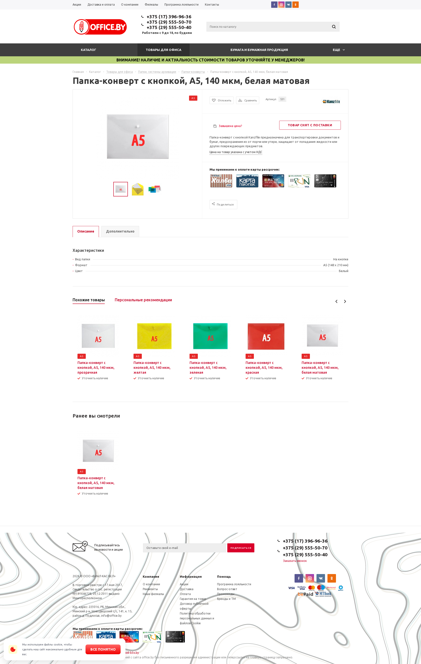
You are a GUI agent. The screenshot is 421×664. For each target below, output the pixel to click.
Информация (191, 576)
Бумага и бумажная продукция (259, 49)
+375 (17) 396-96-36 (169, 16)
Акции (184, 584)
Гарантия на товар (193, 598)
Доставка (186, 589)
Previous (336, 301)
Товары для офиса (163, 49)
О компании (151, 584)
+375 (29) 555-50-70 (169, 22)
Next (344, 301)
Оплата (185, 594)
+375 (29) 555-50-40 (169, 27)
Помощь (224, 576)
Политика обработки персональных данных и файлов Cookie (197, 618)
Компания (151, 576)
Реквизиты (150, 589)
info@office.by (111, 615)
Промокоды (225, 594)
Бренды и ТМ (226, 598)
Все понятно (103, 649)
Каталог (88, 49)
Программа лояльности (234, 584)
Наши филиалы (153, 594)
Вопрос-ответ (227, 589)
